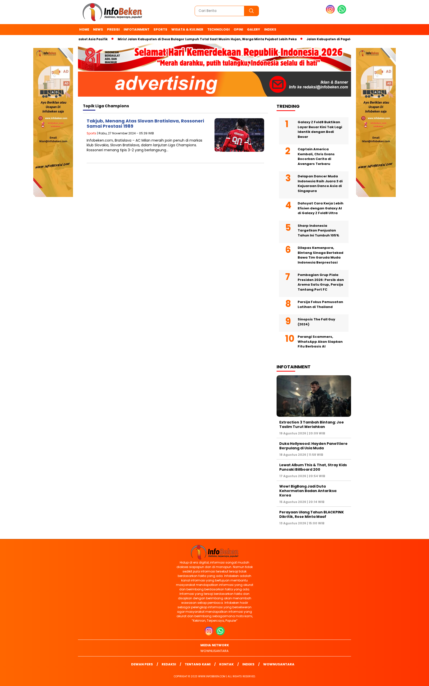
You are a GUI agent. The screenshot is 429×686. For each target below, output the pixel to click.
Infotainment (136, 29)
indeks (270, 29)
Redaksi (169, 664)
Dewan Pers (142, 664)
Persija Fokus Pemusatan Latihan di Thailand (320, 304)
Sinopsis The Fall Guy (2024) (316, 322)
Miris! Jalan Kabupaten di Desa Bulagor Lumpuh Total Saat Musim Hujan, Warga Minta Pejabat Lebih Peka (193, 39)
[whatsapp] (341, 12)
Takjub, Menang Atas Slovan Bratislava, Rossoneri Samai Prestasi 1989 (145, 123)
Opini (238, 29)
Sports (160, 29)
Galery (253, 29)
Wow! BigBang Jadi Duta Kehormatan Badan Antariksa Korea (307, 491)
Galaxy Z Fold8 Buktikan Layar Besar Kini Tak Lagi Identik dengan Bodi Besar (320, 129)
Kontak (226, 664)
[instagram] (331, 12)
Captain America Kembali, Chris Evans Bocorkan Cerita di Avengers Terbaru (316, 156)
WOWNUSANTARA (214, 650)
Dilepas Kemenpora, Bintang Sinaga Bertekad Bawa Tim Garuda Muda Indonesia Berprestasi (320, 255)
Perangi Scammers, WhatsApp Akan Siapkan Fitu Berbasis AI (320, 341)
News (98, 29)
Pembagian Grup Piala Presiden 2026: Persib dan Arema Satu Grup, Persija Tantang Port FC (321, 282)
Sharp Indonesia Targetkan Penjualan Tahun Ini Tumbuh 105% (318, 230)
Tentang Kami (198, 664)
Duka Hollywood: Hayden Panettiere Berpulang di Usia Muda (313, 446)
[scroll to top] (412, 678)
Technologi (218, 29)
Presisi (113, 29)
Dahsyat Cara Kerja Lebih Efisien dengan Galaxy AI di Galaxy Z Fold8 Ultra (320, 208)
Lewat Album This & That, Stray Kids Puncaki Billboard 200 (313, 467)
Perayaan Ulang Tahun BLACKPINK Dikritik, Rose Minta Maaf (311, 514)
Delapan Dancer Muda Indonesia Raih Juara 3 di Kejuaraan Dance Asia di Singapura (320, 183)
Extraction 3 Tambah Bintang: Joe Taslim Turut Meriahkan (311, 424)
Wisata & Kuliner (187, 29)
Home (84, 29)
